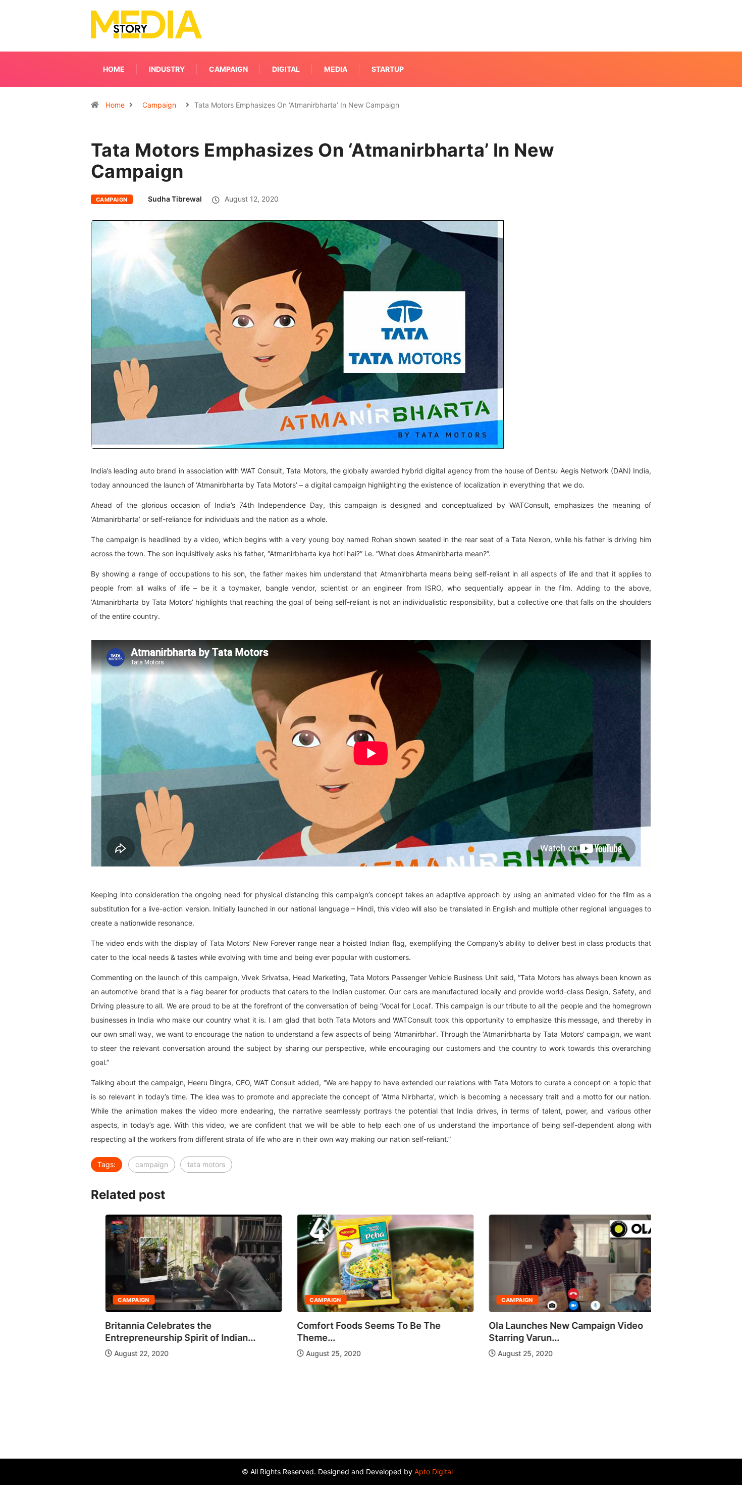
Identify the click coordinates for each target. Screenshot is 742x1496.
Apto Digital (433, 1471)
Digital (286, 69)
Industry (167, 69)
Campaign (228, 69)
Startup (388, 69)
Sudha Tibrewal (175, 199)
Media (335, 69)
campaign (151, 1164)
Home (114, 69)
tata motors (206, 1164)
